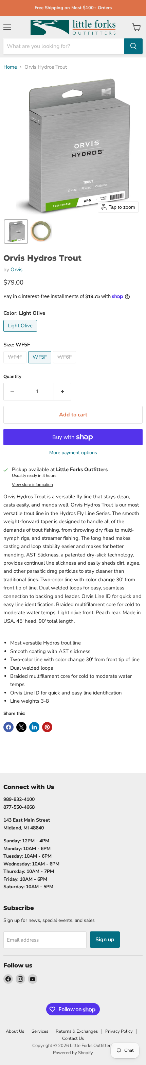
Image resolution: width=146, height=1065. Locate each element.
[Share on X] (21, 727)
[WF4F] (15, 365)
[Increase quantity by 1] (62, 391)
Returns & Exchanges (77, 1031)
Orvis (16, 269)
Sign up (104, 939)
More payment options (73, 453)
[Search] (133, 46)
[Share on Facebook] (8, 727)
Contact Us (73, 1038)
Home (10, 67)
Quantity (12, 376)
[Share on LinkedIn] (34, 727)
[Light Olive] (21, 333)
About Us (15, 1031)
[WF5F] (40, 365)
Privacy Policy (119, 1031)
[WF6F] (65, 365)
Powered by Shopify (73, 1053)
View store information (32, 484)
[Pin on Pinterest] (47, 727)
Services (40, 1031)
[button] (16, 231)
